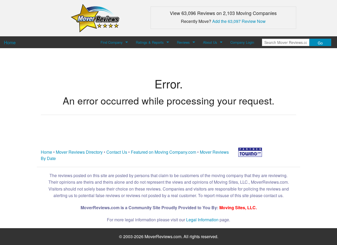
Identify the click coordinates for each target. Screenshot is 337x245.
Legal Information (202, 220)
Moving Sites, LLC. (238, 207)
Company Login (242, 42)
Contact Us (116, 152)
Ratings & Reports (150, 42)
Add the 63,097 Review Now (239, 21)
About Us (210, 42)
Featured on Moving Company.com (163, 152)
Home (46, 152)
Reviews (183, 42)
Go (320, 43)
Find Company (112, 42)
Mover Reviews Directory (79, 152)
